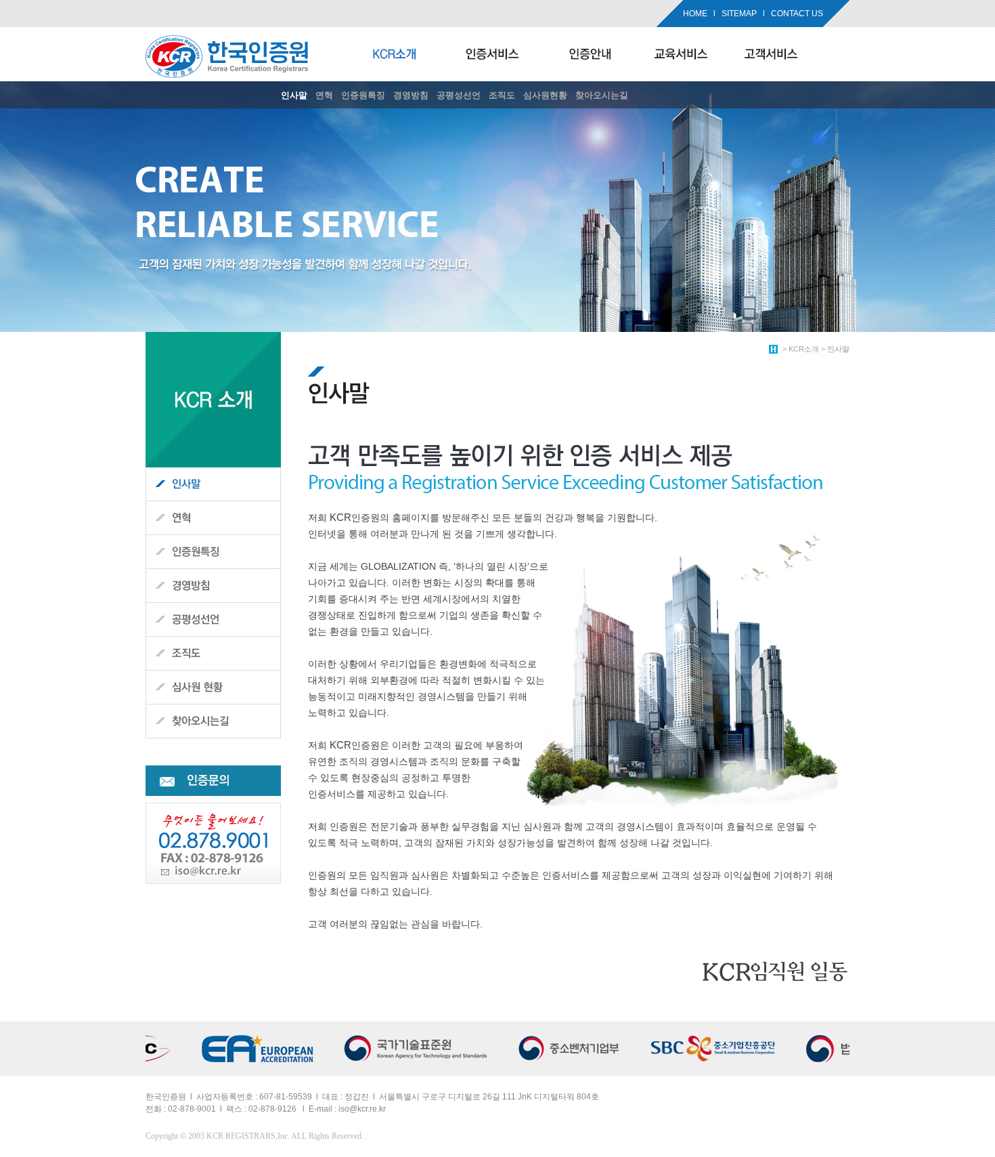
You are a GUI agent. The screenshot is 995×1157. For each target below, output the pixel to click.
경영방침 (410, 95)
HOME (695, 13)
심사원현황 (545, 95)
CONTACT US (797, 13)
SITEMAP (739, 13)
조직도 (502, 95)
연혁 (324, 95)
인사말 (294, 95)
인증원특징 (363, 95)
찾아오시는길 (601, 95)
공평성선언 (459, 95)
